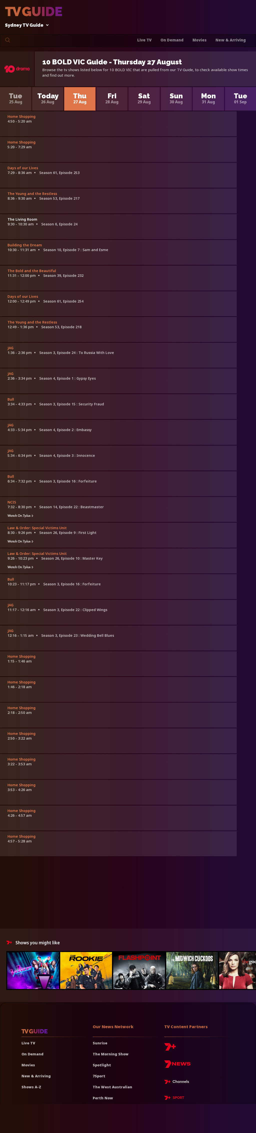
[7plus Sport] (174, 1099)
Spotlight (102, 1065)
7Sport (99, 1076)
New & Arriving (231, 39)
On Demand (172, 39)
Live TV (144, 39)
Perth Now (103, 1098)
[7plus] (170, 1048)
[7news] (177, 1066)
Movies (199, 39)
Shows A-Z (31, 1087)
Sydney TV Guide (24, 25)
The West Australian (112, 1087)
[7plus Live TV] (178, 1083)
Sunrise (100, 1043)
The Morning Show (110, 1054)
